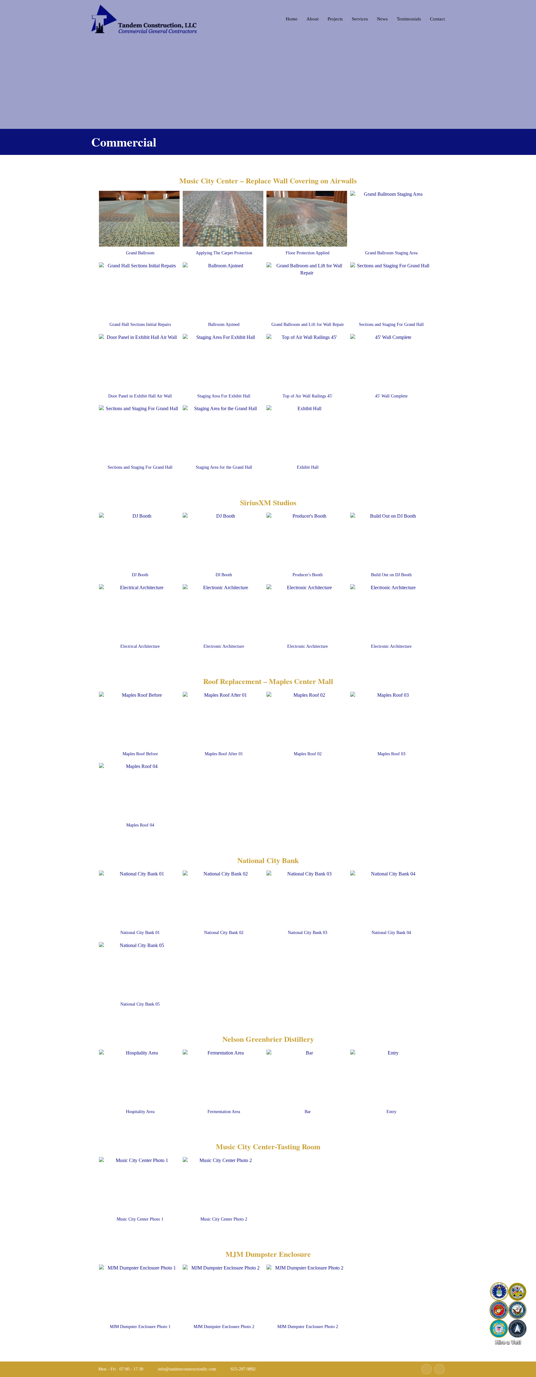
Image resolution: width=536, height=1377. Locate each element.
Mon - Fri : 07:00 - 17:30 (120, 1369)
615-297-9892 (243, 1369)
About (312, 18)
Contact (437, 18)
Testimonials (409, 18)
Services (360, 18)
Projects (335, 18)
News (382, 18)
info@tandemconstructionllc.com (186, 1369)
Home (291, 18)
